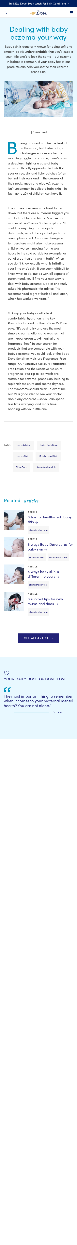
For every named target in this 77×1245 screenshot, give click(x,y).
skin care (21, 467)
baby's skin (22, 456)
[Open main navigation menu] (72, 13)
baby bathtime (49, 445)
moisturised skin (48, 456)
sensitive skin (36, 557)
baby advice (23, 445)
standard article (46, 467)
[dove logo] (38, 12)
